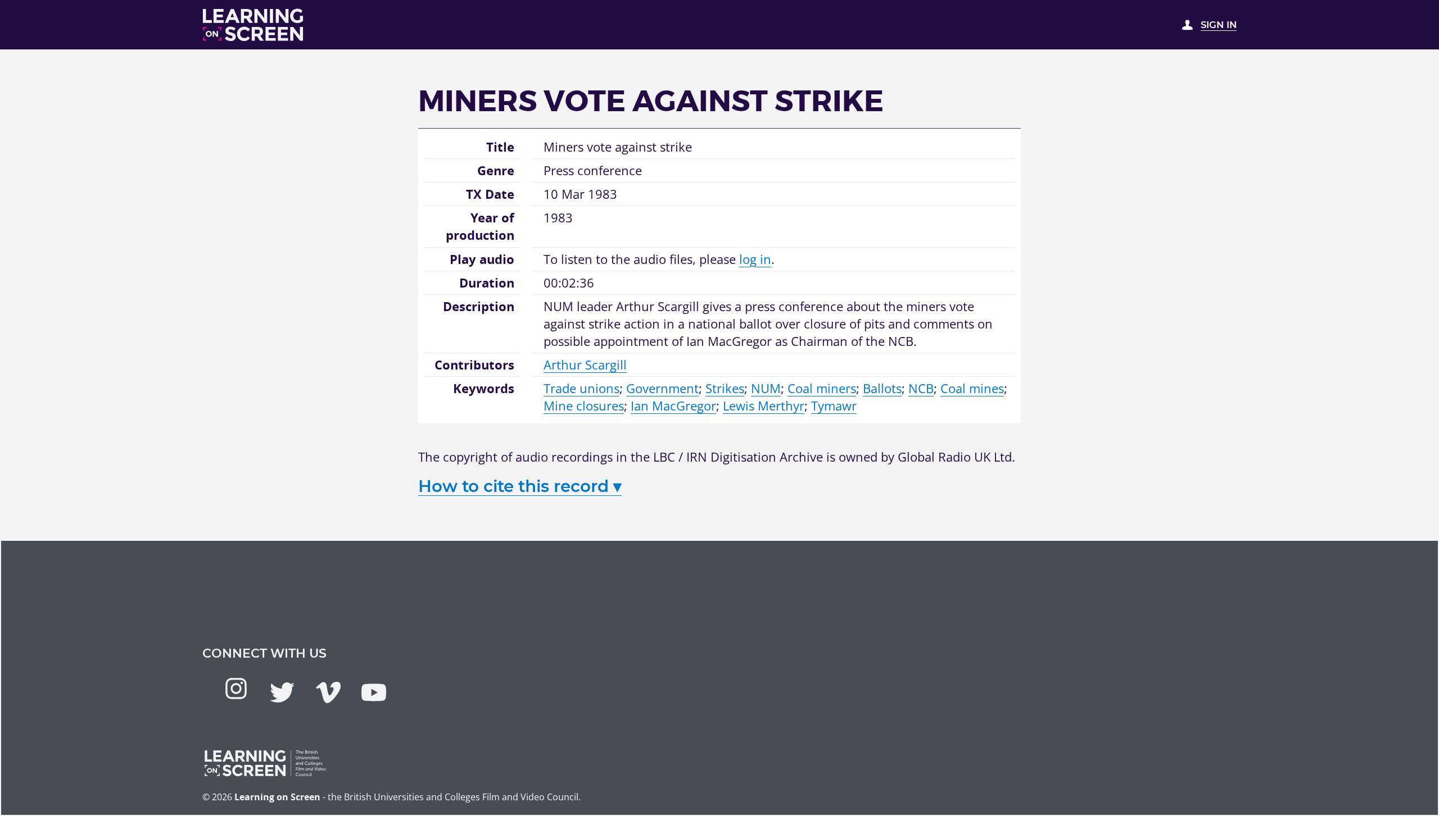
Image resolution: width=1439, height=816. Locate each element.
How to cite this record (520, 486)
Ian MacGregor (673, 405)
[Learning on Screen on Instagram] (236, 688)
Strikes (724, 388)
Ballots (882, 388)
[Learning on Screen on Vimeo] (328, 692)
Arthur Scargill (585, 364)
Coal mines (972, 388)
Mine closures (584, 405)
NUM (766, 388)
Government (662, 388)
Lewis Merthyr (763, 405)
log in (755, 258)
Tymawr (834, 405)
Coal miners (822, 388)
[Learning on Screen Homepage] (253, 25)
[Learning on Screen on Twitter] (282, 692)
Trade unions (581, 388)
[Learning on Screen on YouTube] (373, 692)
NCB (921, 388)
